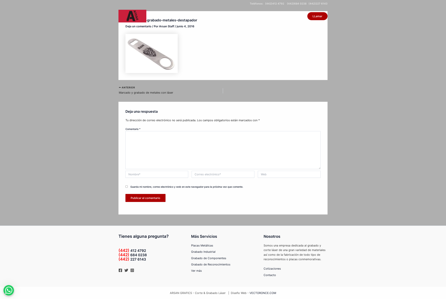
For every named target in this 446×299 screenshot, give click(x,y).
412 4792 (132, 251)
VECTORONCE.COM (262, 293)
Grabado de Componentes (208, 258)
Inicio (220, 16)
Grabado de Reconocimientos (210, 264)
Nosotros (295, 16)
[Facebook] (120, 270)
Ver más (196, 270)
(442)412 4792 (275, 3)
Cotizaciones (272, 268)
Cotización (276, 16)
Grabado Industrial (203, 251)
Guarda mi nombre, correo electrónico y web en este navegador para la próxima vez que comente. (186, 186)
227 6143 (132, 259)
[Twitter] (126, 270)
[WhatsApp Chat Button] (8, 290)
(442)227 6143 (318, 3)
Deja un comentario (138, 26)
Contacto (257, 16)
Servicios (236, 16)
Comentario (132, 128)
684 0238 (132, 255)
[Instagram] (132, 270)
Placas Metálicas (202, 245)
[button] (243, 16)
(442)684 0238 (296, 3)
